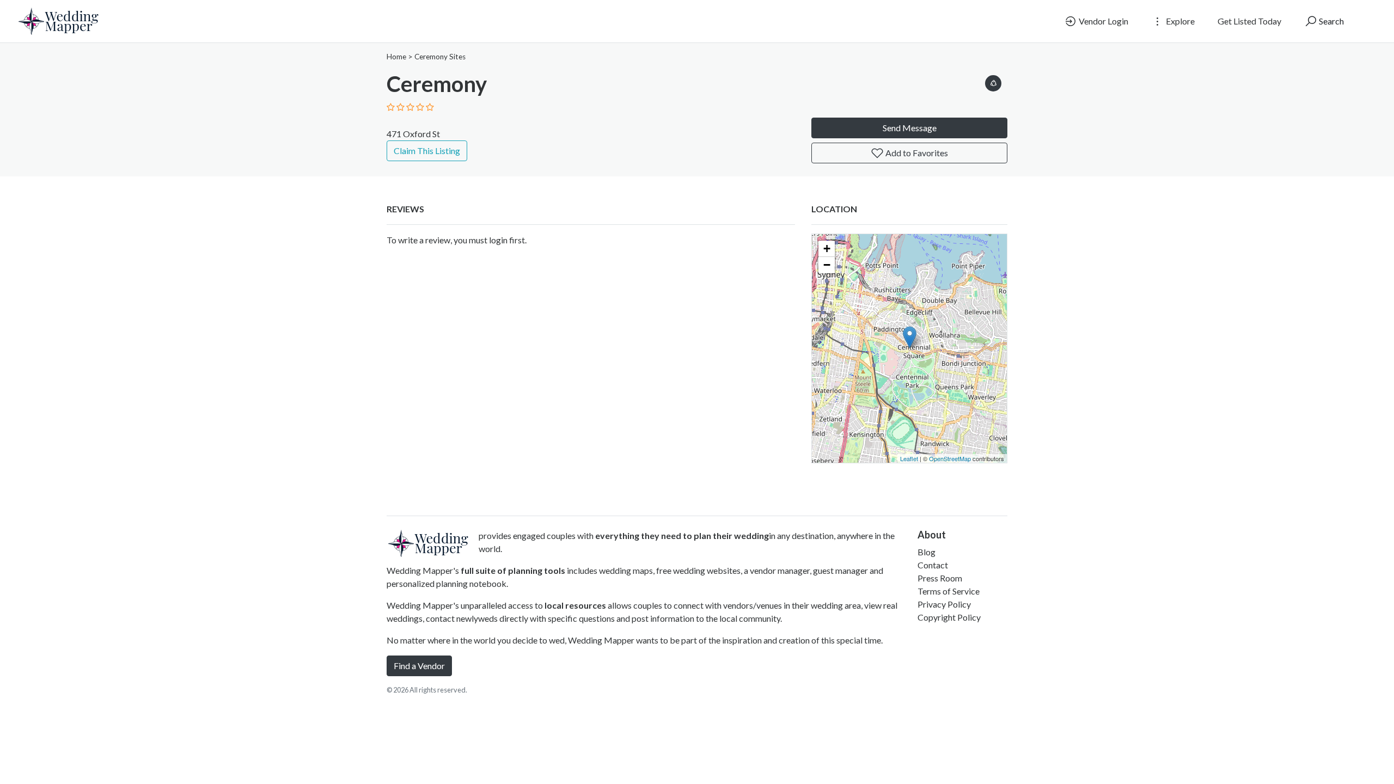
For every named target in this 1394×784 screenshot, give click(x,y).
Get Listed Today (1249, 21)
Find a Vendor (419, 665)
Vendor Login (1102, 21)
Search (1330, 21)
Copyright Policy (949, 617)
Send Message (910, 127)
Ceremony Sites (440, 56)
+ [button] (826, 248)
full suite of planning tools (513, 570)
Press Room (940, 578)
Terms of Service (949, 591)
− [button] (826, 265)
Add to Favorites (916, 153)
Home (396, 56)
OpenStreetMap (950, 458)
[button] (993, 81)
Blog (927, 552)
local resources (575, 605)
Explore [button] (1179, 21)
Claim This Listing (427, 150)
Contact (933, 565)
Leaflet (909, 458)
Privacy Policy (944, 604)
